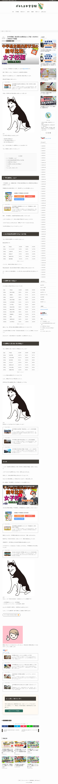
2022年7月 (43, 241)
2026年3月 (43, 157)
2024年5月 (43, 188)
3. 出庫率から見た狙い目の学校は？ (47, 327)
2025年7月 (43, 169)
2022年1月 (43, 255)
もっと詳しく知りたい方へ (12, 167)
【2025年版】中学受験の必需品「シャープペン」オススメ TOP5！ (24, 675)
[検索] (55, 0)
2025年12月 (44, 162)
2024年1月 (43, 198)
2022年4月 (43, 248)
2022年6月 (43, 243)
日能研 (10, 720)
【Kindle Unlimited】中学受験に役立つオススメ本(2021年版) (24, 552)
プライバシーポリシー (25, 780)
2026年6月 (43, 150)
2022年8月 (43, 238)
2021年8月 (43, 267)
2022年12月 (44, 229)
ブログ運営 (44, 287)
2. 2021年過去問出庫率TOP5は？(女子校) (15, 160)
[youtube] (52, 0)
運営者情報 (32, 780)
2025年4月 (43, 172)
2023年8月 (43, 210)
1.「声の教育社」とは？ (12, 158)
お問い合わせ (37, 780)
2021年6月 (43, 272)
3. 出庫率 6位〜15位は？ (12, 162)
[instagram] (51, 0)
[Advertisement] (29, 22)
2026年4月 (43, 155)
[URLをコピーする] (36, 726)
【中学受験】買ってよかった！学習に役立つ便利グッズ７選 (24, 664)
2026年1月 (43, 160)
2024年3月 (43, 193)
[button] (5, 726)
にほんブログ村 (6, 652)
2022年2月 (43, 253)
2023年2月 (43, 224)
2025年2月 (43, 176)
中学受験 (43, 289)
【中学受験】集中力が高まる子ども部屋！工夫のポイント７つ (24, 685)
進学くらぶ (44, 301)
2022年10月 (44, 234)
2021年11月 (44, 260)
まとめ (8, 165)
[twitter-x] (49, 0)
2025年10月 (44, 167)
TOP (19, 780)
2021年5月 (43, 274)
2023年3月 (43, 222)
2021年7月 (43, 269)
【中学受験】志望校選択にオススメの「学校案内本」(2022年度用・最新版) (24, 207)
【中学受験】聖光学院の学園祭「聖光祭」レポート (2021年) (24, 449)
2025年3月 (43, 174)
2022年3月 (43, 250)
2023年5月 (43, 217)
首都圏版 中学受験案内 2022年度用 (21, 193)
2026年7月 (43, 148)
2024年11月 (44, 181)
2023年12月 (44, 200)
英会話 (43, 299)
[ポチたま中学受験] (29, 6)
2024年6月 (43, 186)
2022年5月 (43, 246)
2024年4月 (43, 191)
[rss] (54, 0)
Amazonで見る (19, 196)
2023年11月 (44, 203)
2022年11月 (44, 231)
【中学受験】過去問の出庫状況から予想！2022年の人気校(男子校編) (24, 85)
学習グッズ (44, 292)
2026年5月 (43, 153)
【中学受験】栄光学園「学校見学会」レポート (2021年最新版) (24, 430)
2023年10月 (44, 205)
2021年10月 (44, 262)
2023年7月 (43, 212)
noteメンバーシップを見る (13, 710)
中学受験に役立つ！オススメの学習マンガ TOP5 (22, 655)
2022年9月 (43, 236)
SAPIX (43, 285)
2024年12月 (44, 179)
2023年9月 (43, 207)
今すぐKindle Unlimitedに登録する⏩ (11, 614)
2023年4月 (43, 219)
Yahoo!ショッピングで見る (19, 199)
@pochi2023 (25, 68)
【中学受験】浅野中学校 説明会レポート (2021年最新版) (23, 439)
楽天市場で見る (30, 196)
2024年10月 (44, 184)
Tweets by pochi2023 (44, 309)
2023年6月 (43, 215)
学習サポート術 (5, 720)
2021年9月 (43, 265)
